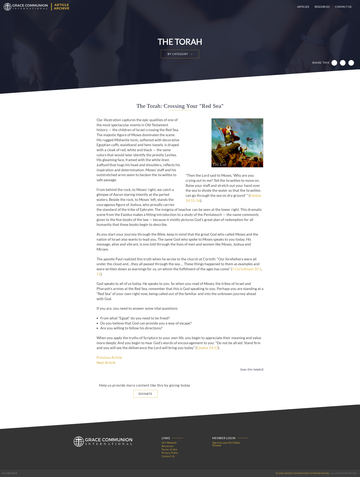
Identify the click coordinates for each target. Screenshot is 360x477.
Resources (322, 6)
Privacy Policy (170, 452)
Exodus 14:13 (207, 348)
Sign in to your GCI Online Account (226, 444)
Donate (145, 393)
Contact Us (343, 6)
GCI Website (169, 442)
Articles (303, 6)
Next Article (106, 363)
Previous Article (109, 357)
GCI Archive (9, 473)
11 (99, 274)
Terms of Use (169, 449)
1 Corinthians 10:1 (246, 269)
